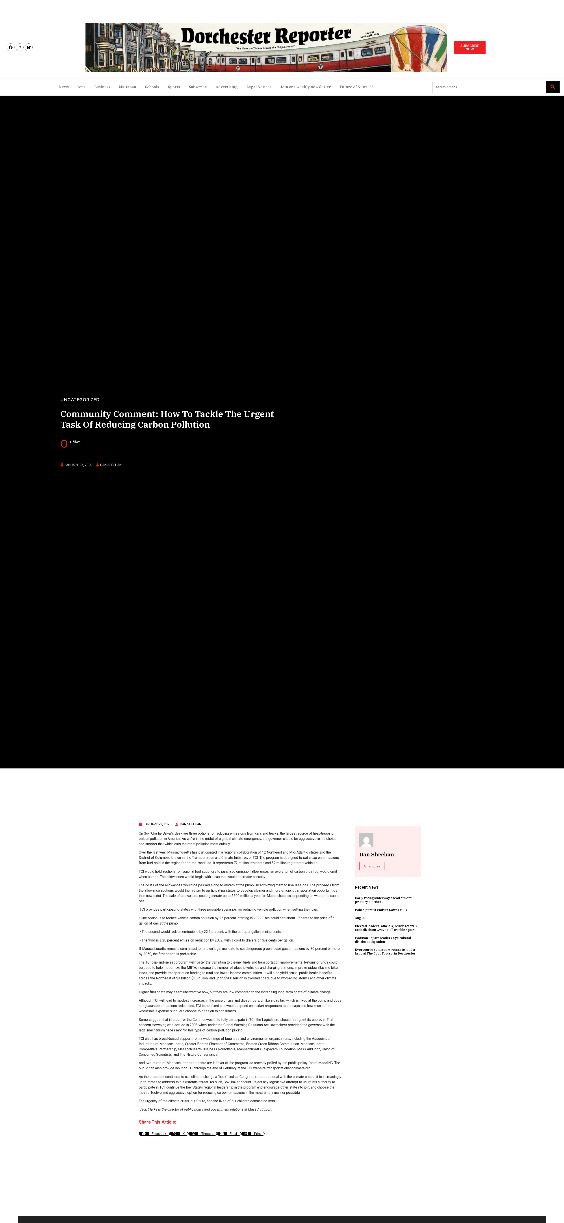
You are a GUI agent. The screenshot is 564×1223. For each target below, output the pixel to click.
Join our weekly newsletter (305, 87)
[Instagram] (20, 47)
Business (102, 87)
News (64, 87)
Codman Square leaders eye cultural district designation (383, 940)
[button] (154, 1134)
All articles (372, 866)
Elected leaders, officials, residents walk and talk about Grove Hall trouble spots (386, 928)
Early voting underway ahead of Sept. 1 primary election (385, 900)
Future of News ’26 (357, 87)
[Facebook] (11, 47)
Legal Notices (259, 87)
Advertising (227, 87)
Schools (152, 87)
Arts (81, 87)
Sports (174, 87)
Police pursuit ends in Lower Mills (381, 910)
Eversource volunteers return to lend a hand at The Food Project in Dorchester (385, 951)
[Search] (553, 87)
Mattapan (127, 87)
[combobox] (489, 87)
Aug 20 (360, 918)
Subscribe (198, 87)
